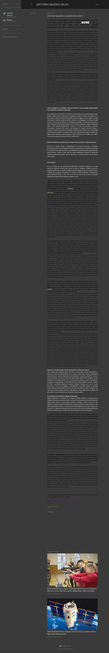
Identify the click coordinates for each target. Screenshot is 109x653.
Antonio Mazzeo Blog (52, 4)
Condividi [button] (33, 13)
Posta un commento (56, 593)
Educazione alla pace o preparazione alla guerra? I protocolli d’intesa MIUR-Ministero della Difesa (72, 589)
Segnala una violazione (10, 37)
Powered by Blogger (66, 645)
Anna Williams (69, 648)
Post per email (55, 506)
